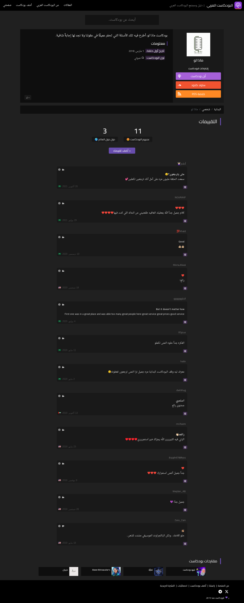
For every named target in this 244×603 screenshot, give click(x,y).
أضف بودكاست (24, 5)
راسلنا (212, 585)
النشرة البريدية (167, 585)
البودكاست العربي (220, 5)
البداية (217, 109)
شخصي (206, 109)
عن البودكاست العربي (47, 5)
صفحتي (7, 5)
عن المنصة (223, 585)
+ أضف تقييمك (122, 150)
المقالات (68, 5)
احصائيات (182, 585)
